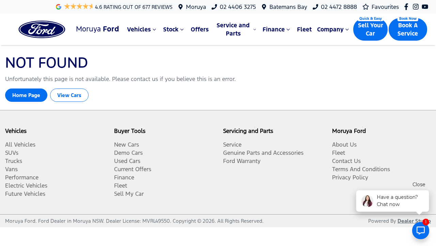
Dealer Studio (414, 221)
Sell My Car (129, 193)
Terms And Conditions (361, 169)
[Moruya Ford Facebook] (407, 6)
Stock (170, 29)
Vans (11, 169)
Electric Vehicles (26, 185)
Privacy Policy (350, 177)
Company (330, 29)
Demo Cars (128, 152)
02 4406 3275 (238, 7)
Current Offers (132, 169)
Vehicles (139, 29)
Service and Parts (233, 29)
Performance (21, 177)
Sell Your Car (370, 29)
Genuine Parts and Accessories (263, 152)
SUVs (11, 152)
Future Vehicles (25, 193)
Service (232, 144)
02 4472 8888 (339, 7)
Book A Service (408, 29)
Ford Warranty (242, 161)
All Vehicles (20, 144)
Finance (274, 29)
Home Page (26, 95)
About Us (344, 144)
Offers (200, 29)
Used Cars (127, 161)
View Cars (69, 95)
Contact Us (346, 161)
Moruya (196, 7)
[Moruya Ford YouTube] (426, 6)
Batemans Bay (288, 7)
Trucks (13, 161)
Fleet (304, 29)
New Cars (126, 144)
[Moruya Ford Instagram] (417, 6)
